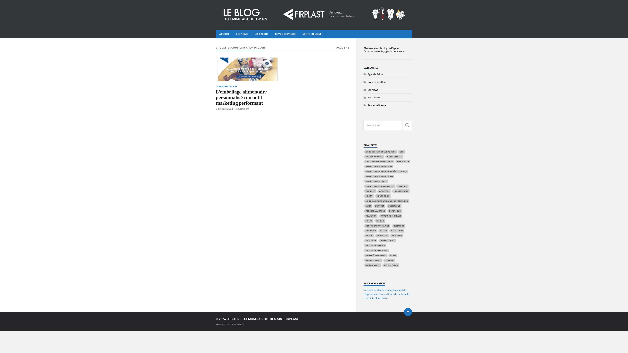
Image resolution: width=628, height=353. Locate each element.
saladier (371, 231)
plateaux (371, 216)
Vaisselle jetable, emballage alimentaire (385, 290)
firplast (403, 186)
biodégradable (374, 157)
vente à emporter (376, 255)
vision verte (373, 265)
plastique (395, 211)
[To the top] (408, 312)
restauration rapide (377, 226)
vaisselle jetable (375, 245)
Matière (379, 206)
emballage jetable (376, 181)
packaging (394, 206)
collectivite (394, 157)
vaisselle (371, 240)
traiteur (397, 236)
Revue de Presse (285, 34)
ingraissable (401, 191)
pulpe (369, 221)
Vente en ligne (312, 34)
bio (402, 152)
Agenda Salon (375, 74)
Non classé (373, 97)
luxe (368, 206)
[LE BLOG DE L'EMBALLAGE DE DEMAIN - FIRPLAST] (314, 20)
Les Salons (261, 34)
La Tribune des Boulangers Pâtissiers (387, 201)
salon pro (397, 231)
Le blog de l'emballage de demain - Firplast (263, 319)
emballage (403, 161)
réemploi (399, 226)
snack (369, 236)
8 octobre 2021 (224, 108)
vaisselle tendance (377, 250)
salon (383, 231)
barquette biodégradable (381, 152)
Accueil (224, 34)
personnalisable (375, 211)
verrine (389, 260)
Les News (242, 34)
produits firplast (391, 216)
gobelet (370, 191)
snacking (382, 236)
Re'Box (380, 221)
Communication (226, 86)
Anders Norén (235, 324)
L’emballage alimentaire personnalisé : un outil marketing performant (241, 97)
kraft (369, 196)
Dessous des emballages (379, 161)
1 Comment (242, 108)
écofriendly (391, 265)
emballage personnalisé (380, 186)
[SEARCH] (407, 125)
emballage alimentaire (379, 166)
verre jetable (373, 260)
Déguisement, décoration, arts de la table (386, 293)
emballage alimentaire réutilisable (386, 171)
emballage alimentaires (379, 176)
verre (393, 255)
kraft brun (383, 196)
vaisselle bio (388, 240)
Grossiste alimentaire (376, 297)
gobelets (384, 191)
